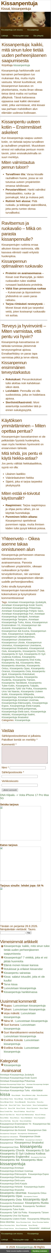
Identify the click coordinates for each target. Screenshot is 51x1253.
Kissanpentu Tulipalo (27, 685)
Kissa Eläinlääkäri (26, 1118)
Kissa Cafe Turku (14, 1105)
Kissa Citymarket (32, 1108)
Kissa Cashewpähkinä (40, 1105)
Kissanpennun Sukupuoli (21, 634)
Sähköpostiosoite (13, 772)
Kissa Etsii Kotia (5, 1121)
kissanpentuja (21, 65)
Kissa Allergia (18, 1099)
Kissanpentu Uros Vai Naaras (14, 1216)
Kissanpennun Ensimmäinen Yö (15, 1124)
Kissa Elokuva (14, 1118)
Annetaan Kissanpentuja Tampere (20, 618)
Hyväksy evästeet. (40, 1251)
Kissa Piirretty (33, 1225)
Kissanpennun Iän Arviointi (13, 1130)
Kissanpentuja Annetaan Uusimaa (20, 700)
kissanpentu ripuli (35, 1199)
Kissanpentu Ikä (10, 662)
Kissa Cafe (3, 1105)
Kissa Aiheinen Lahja (28, 1095)
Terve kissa (10, 984)
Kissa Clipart (44, 1108)
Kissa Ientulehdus (25, 1121)
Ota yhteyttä (38, 36)
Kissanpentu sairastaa (17, 972)
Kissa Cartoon (26, 1105)
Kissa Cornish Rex (6, 1111)
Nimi (5, 767)
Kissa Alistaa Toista (6, 1099)
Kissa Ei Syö (30, 1111)
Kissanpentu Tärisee (24, 680)
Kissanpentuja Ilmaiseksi (15, 717)
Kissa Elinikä (4, 1118)
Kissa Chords (20, 1108)
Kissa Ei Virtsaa (40, 1114)
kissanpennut (6, 1143)
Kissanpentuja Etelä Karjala (25, 705)
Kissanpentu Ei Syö (12, 654)
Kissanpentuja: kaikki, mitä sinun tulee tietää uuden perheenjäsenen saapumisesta (27, 949)
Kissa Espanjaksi (39, 1118)
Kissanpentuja (33, 30)
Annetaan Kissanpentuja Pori (17, 613)
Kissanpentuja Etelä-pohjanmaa (19, 708)
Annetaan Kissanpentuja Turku (20, 621)
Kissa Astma (31, 1102)
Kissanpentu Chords (34, 651)
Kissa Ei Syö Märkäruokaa (25, 1114)
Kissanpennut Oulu (9, 1147)
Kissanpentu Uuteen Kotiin (13, 1219)
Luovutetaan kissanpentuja (20, 988)
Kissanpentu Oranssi (31, 1196)
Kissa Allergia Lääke (31, 1099)
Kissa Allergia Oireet (6, 1102)
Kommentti (9, 744)
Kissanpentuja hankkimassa (20, 992)
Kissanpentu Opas (20, 668)
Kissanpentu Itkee (30, 662)
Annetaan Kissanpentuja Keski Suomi (22, 605)
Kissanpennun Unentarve (27, 645)
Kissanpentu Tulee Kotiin (12, 1209)
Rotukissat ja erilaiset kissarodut (23, 969)
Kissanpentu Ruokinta (10, 1206)
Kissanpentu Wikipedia (21, 694)
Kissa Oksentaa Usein (23, 1222)
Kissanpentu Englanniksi (14, 1156)
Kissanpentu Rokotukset (21, 674)
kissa (28, 622)
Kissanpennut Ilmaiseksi (15, 648)
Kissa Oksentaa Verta (7, 1225)
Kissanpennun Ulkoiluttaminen (18, 636)
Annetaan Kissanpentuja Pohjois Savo (22, 611)
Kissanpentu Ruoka (12, 677)
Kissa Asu (40, 1102)
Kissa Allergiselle (20, 1102)
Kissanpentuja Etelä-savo (15, 711)
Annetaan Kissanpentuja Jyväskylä (27, 602)
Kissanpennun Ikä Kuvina (15, 631)
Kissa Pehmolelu (21, 1225)
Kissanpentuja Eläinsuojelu (16, 703)
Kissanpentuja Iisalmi (23, 714)
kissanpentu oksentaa (13, 665)
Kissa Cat (3, 1108)
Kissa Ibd (15, 1121)
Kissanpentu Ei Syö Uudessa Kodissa (22, 1153)
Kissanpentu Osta (21, 671)
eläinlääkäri (37, 1090)
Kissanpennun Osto (37, 1130)
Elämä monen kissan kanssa (21, 965)
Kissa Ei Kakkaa (19, 1111)
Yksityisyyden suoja (21, 36)
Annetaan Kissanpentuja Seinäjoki (23, 615)
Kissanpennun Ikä (21, 628)
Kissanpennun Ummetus (12, 1139)
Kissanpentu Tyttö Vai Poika (17, 688)
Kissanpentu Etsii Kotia (28, 659)
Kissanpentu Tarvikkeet (14, 682)
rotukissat (45, 1228)
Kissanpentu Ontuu (37, 1193)
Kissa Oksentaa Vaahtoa (40, 1222)
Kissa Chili (11, 1108)
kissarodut (34, 1228)
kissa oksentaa (7, 1222)
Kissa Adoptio (16, 1095)
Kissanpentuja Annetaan (31, 697)
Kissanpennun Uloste (13, 642)
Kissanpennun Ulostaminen (16, 639)
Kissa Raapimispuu (21, 1228)
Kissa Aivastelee (42, 1095)
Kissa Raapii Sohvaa (7, 1228)
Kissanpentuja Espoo (38, 1174)
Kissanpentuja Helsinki (11, 1187)
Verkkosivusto (10, 781)
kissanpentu (14, 651)
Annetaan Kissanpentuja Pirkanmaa (21, 608)
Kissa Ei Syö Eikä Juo (7, 1114)
